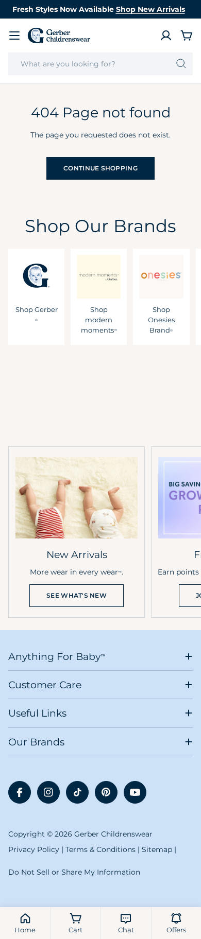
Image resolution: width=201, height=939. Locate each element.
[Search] (181, 64)
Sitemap (157, 849)
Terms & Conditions (100, 849)
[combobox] (100, 64)
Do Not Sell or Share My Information (74, 872)
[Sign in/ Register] (166, 35)
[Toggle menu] (14, 35)
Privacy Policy (33, 849)
